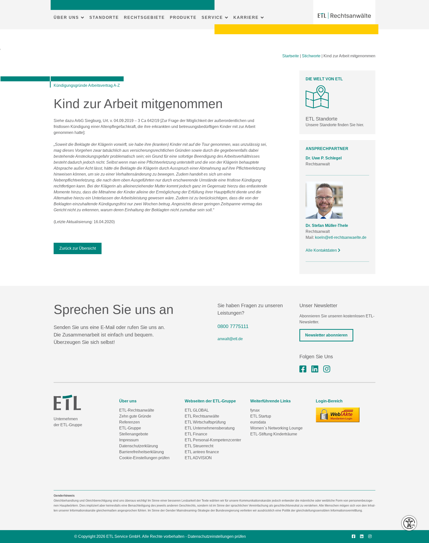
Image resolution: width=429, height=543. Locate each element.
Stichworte (311, 56)
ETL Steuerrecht (199, 446)
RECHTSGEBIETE (144, 17)
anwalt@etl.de (230, 339)
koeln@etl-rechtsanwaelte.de (340, 237)
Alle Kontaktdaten (322, 250)
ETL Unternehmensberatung (210, 428)
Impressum (129, 440)
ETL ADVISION (198, 458)
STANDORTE (104, 17)
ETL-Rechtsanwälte (136, 410)
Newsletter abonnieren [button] (326, 335)
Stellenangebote (133, 434)
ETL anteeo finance (202, 452)
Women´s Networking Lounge (276, 428)
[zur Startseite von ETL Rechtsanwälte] (344, 15)
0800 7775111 (233, 326)
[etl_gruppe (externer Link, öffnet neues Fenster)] (326, 369)
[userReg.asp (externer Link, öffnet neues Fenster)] (337, 414)
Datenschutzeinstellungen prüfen (217, 536)
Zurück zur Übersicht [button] (77, 248)
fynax (255, 410)
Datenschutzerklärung (138, 446)
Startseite (290, 56)
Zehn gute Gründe (135, 416)
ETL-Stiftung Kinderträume (273, 434)
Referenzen (129, 422)
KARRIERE (246, 17)
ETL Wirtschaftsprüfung (205, 422)
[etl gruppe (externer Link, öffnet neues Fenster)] (314, 369)
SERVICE (212, 17)
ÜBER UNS (66, 17)
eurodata (258, 422)
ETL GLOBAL (197, 410)
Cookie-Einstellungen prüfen (144, 458)
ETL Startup (260, 416)
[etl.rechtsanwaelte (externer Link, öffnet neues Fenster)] (302, 369)
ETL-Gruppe (130, 428)
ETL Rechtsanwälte (202, 416)
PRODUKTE (183, 17)
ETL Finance (196, 434)
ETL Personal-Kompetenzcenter (213, 440)
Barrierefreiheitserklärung (141, 452)
